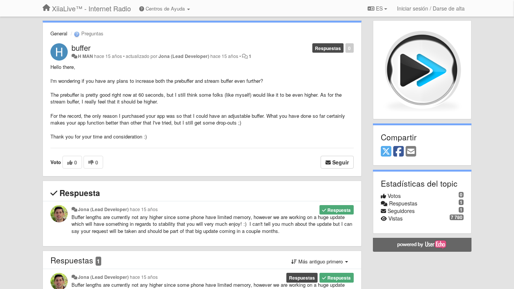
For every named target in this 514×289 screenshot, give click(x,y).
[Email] (411, 151)
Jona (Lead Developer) (183, 56)
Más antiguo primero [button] (320, 261)
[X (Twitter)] (386, 151)
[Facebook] (398, 151)
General (58, 33)
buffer (81, 47)
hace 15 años (144, 209)
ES (379, 8)
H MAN (85, 56)
